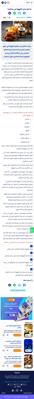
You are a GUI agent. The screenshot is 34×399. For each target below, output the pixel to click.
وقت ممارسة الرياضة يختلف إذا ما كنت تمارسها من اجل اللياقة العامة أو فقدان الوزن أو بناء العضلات (12, 346)
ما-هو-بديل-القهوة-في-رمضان (18, 290)
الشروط (3, 392)
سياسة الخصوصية (28, 392)
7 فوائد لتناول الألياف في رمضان (13, 327)
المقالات (28, 17)
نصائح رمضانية (20, 17)
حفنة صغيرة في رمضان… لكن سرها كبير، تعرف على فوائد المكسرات (12, 358)
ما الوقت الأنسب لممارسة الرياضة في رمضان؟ (13, 342)
